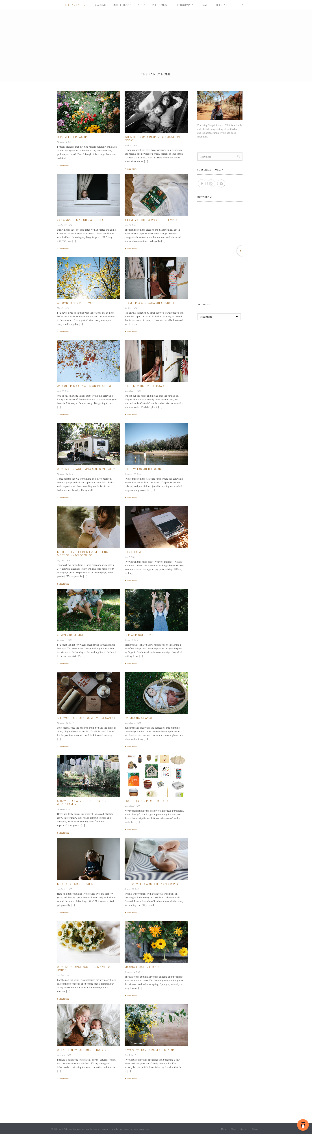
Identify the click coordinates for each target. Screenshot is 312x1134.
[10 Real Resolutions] (156, 610)
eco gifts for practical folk (146, 801)
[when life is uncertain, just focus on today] (156, 112)
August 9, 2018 (63, 560)
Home (223, 1129)
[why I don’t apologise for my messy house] (88, 942)
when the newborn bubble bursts (81, 1050)
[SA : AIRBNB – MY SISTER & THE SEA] (88, 195)
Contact (241, 5)
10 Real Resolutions (139, 635)
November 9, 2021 (64, 142)
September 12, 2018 (133, 474)
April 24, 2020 (131, 145)
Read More (64, 165)
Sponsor (244, 1129)
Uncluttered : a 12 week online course (85, 386)
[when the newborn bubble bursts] (88, 1025)
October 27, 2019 (64, 225)
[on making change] (156, 693)
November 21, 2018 (133, 391)
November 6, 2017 (132, 806)
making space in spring (142, 967)
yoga (141, 5)
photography (184, 5)
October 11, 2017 (132, 889)
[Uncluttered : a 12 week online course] (88, 361)
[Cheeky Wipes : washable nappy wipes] (156, 859)
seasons (100, 5)
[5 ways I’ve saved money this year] (156, 1025)
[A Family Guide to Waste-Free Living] (156, 195)
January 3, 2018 (131, 640)
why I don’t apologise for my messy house (83, 968)
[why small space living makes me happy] (88, 444)
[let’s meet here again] (88, 112)
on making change (139, 718)
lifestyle (222, 5)
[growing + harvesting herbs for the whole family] (88, 776)
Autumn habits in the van (75, 303)
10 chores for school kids (77, 884)
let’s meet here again (72, 137)
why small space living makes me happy (86, 469)
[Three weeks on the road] (156, 444)
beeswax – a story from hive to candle (86, 718)
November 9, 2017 (64, 809)
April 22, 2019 (131, 308)
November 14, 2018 (65, 474)
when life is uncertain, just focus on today (152, 138)
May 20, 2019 (130, 225)
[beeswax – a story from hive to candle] (88, 693)
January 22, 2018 (64, 640)
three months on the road (144, 386)
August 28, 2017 (64, 1055)
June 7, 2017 (130, 1055)
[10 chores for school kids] (88, 859)
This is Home (133, 552)
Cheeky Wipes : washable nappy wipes (151, 884)
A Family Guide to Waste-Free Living (151, 220)
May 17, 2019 (63, 308)
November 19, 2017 (65, 723)
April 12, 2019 (63, 391)
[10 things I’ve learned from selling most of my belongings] (88, 527)
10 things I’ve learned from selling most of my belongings (82, 553)
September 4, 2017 (132, 972)
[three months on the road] (156, 361)
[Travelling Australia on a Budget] (156, 278)
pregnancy (159, 5)
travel (204, 5)
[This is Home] (156, 527)
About (233, 1129)
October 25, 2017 (64, 889)
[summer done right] (88, 610)
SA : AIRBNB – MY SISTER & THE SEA (80, 220)
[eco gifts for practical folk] (156, 776)
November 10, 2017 (133, 723)
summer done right (71, 635)
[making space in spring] (156, 942)
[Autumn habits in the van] (88, 278)
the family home (76, 5)
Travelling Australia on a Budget (149, 303)
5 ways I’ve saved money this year (149, 1050)
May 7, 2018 (130, 557)
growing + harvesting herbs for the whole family (84, 802)
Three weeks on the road (143, 469)
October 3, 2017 (64, 975)
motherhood (122, 5)
